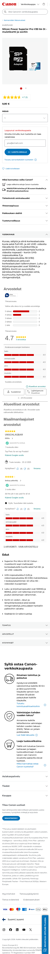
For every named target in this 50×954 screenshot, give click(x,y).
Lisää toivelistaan (13, 169)
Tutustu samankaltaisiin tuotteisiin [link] (19, 160)
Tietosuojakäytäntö (29, 894)
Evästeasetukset (31, 899)
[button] (21, 88)
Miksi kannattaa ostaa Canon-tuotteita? (27, 765)
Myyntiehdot (8, 894)
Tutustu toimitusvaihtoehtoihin (28, 705)
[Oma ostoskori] (44, 4)
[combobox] (25, 12)
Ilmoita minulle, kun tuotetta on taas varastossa (23, 135)
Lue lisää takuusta (25, 735)
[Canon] (9, 4)
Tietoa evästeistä (10, 899)
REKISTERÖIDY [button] (11, 818)
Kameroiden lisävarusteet (14, 20)
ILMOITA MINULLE (19, 152)
